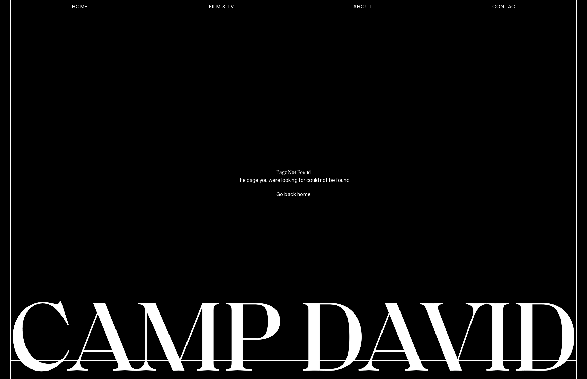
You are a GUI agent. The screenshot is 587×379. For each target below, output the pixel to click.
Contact (505, 6)
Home (80, 6)
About (363, 6)
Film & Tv (221, 6)
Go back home (293, 194)
